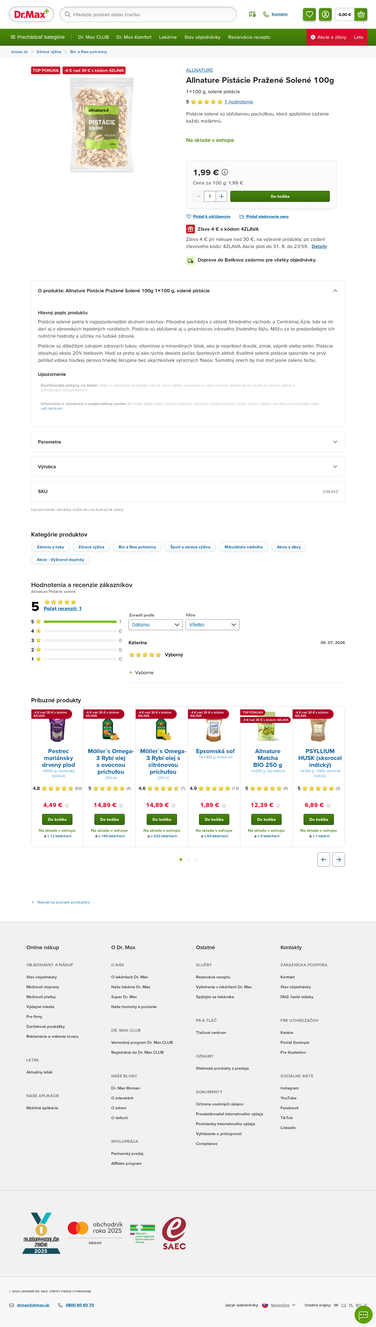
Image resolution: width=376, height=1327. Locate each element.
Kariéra (286, 1032)
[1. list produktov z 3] (181, 859)
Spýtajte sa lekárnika (215, 996)
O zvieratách (122, 1097)
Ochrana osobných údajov (219, 1104)
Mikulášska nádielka (244, 546)
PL (351, 1305)
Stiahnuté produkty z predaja (222, 1068)
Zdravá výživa (91, 546)
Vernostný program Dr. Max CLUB (142, 1042)
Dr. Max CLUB (93, 37)
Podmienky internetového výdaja (225, 1123)
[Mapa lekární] (252, 14)
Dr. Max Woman (125, 1088)
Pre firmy (34, 1016)
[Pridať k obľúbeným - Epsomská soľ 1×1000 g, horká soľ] (234, 713)
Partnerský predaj (127, 1153)
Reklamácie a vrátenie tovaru (52, 1036)
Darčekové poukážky (45, 1026)
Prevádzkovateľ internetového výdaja (229, 1113)
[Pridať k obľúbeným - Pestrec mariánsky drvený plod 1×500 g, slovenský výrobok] (77, 713)
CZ (343, 1305)
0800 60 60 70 (80, 1305)
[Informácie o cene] (225, 172)
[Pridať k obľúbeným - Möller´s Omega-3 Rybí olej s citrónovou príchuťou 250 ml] (182, 713)
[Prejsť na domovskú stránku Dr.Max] (31, 14)
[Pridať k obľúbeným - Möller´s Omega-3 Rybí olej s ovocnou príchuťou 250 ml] (129, 713)
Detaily (319, 246)
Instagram (289, 1088)
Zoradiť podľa (141, 615)
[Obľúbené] (309, 14)
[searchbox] (148, 14)
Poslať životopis (294, 1042)
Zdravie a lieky (50, 546)
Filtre (190, 615)
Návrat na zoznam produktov (63, 902)
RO (358, 1305)
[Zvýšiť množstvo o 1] (221, 196)
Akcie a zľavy (289, 546)
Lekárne (168, 37)
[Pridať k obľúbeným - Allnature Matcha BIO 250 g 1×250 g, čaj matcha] (286, 713)
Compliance (206, 1143)
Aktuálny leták (39, 1072)
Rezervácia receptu (249, 37)
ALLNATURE (199, 70)
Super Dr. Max (124, 996)
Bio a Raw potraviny (137, 546)
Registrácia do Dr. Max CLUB (137, 1052)
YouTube (288, 1097)
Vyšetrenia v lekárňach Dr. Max (224, 986)
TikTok (286, 1117)
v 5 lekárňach (269, 836)
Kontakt (287, 976)
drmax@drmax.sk (33, 1305)
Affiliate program (126, 1163)
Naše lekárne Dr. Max (130, 986)
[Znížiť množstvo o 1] (198, 196)
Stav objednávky (202, 37)
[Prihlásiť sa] (325, 14)
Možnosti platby (41, 996)
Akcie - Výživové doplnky (60, 559)
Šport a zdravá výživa (190, 546)
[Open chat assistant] (363, 1314)
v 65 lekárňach (216, 836)
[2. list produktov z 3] (188, 859)
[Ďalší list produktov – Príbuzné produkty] (338, 859)
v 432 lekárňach (164, 836)
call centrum (51, 408)
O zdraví (118, 1107)
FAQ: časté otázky (296, 996)
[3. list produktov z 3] (195, 859)
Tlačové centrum (211, 1032)
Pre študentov (293, 1052)
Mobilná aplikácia (42, 1107)
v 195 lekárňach (112, 836)
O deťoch (119, 1117)
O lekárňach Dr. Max (129, 976)
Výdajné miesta (40, 1006)
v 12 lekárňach (59, 836)
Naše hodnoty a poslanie (134, 1006)
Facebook (289, 1107)
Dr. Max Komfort (133, 37)
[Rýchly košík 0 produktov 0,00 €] (361, 14)
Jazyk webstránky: (242, 1305)
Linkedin (288, 1127)
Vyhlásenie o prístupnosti (219, 1133)
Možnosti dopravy (42, 986)
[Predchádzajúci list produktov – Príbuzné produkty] (323, 859)
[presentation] (57, 727)
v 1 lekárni (321, 836)
